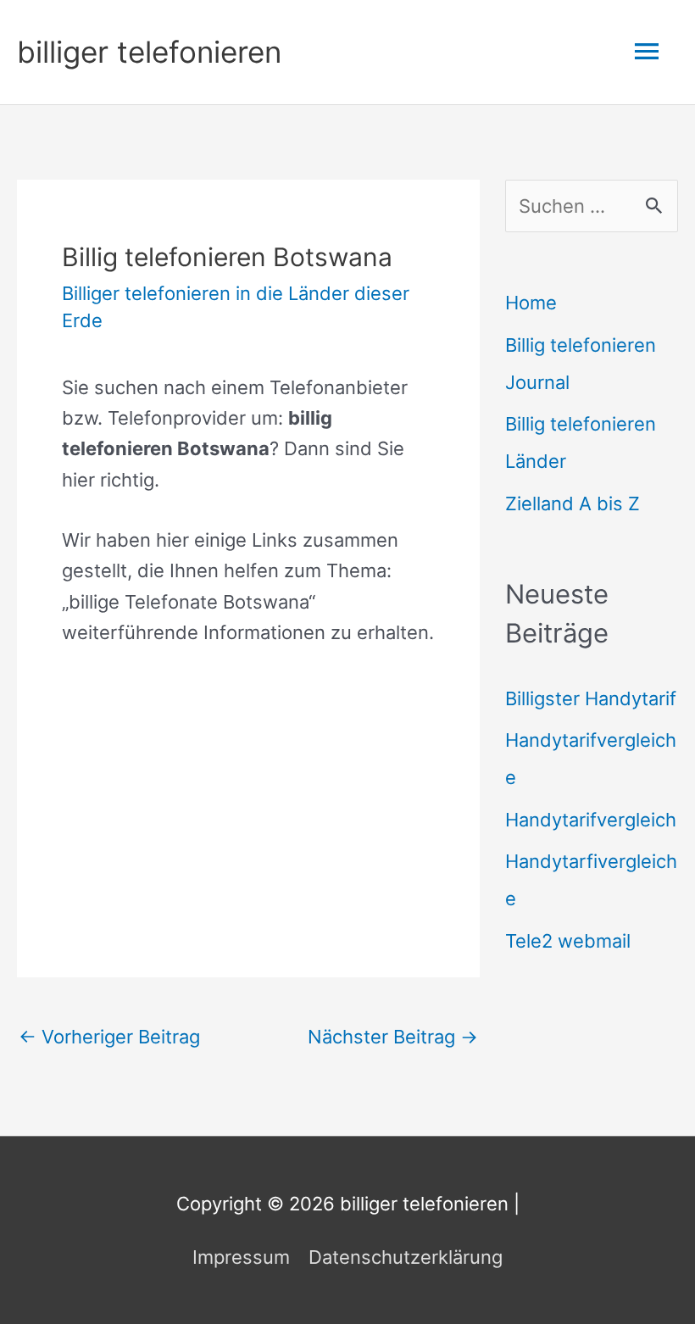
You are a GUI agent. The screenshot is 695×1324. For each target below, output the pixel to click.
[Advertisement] (248, 796)
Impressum (241, 1257)
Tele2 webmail (568, 941)
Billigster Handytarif (590, 698)
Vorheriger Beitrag (109, 1037)
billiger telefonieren (149, 52)
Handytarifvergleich (590, 820)
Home (531, 303)
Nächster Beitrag (393, 1037)
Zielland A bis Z (572, 503)
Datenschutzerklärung (406, 1257)
